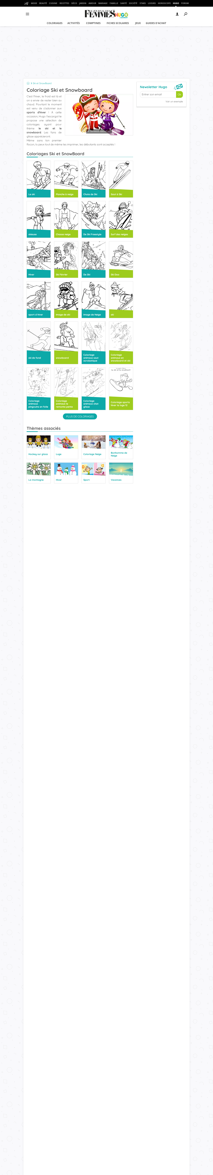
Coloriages (54, 23)
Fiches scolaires (118, 23)
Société (133, 3)
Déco (74, 3)
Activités (73, 23)
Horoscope (164, 3)
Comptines (93, 23)
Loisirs (152, 3)
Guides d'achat (156, 23)
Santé (123, 3)
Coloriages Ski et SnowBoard (55, 154)
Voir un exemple (174, 101)
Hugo (176, 3)
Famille (114, 3)
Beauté (43, 3)
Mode (34, 3)
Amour (92, 3)
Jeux (138, 23)
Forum (185, 3)
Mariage (102, 3)
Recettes (64, 3)
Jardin (82, 3)
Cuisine (53, 3)
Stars (143, 3)
